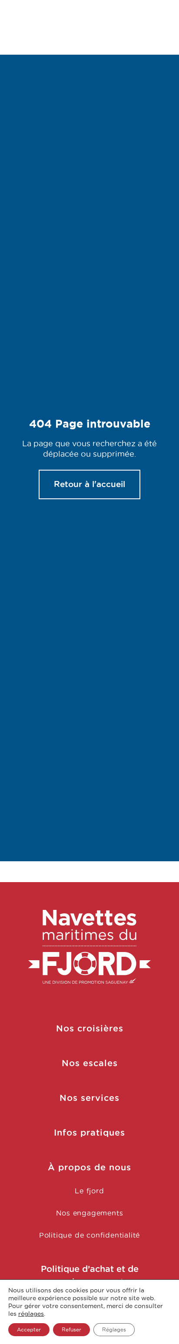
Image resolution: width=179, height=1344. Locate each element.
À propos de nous (89, 1167)
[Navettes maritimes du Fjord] (89, 947)
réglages (31, 1313)
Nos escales (90, 1063)
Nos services (89, 1098)
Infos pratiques (89, 1132)
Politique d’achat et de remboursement (90, 1275)
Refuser (71, 1329)
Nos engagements (89, 1213)
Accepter (29, 1329)
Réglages (114, 1329)
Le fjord (89, 1191)
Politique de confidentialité (89, 1235)
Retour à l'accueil (89, 484)
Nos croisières (89, 1028)
